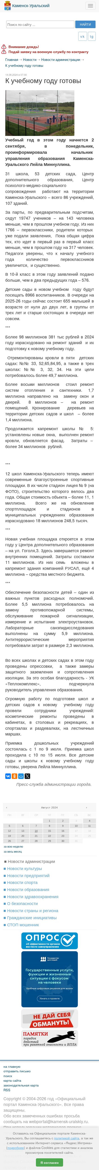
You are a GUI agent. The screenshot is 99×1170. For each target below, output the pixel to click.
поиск (7, 1075)
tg (92, 36)
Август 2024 (49, 807)
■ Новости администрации (29, 861)
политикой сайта (66, 1138)
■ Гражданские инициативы (30, 917)
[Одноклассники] (14, 776)
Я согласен (49, 1162)
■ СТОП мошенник (21, 924)
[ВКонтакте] (8, 776)
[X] (27, 776)
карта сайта (12, 1080)
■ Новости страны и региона (30, 910)
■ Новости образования (26, 889)
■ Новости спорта (20, 882)
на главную (11, 1066)
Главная (11, 59)
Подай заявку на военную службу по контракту (48, 52)
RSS (6, 1089)
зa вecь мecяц (13, 851)
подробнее (15, 1147)
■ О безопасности (20, 903)
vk (82, 36)
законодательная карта (21, 1085)
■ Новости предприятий (26, 875)
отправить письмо (17, 1070)
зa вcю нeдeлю (13, 846)
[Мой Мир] (21, 776)
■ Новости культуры (22, 868)
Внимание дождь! (24, 47)
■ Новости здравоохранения (30, 896)
